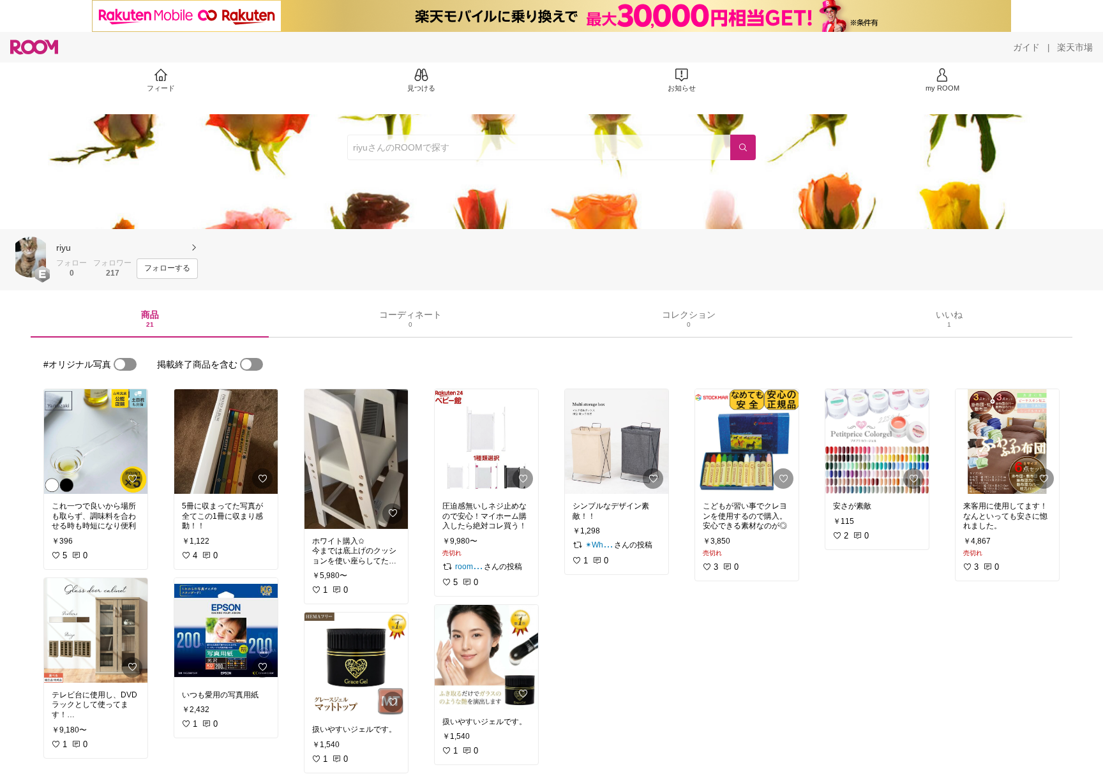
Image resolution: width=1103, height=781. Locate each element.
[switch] (125, 364)
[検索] (743, 147)
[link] (95, 441)
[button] (30, 257)
